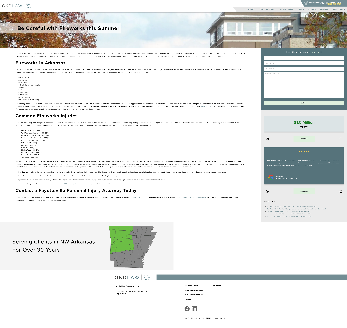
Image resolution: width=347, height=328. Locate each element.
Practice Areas (267, 9)
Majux (203, 318)
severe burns (206, 106)
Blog (301, 9)
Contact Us (217, 286)
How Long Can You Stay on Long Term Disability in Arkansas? (288, 214)
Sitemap (188, 299)
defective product (140, 197)
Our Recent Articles (194, 295)
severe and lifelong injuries (67, 184)
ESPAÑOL (324, 9)
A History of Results (194, 290)
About (251, 9)
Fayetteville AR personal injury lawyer (191, 197)
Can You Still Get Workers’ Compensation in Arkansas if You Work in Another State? (296, 209)
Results (312, 9)
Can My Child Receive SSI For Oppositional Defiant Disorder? (288, 211)
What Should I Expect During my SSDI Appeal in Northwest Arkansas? (291, 206)
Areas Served (286, 9)
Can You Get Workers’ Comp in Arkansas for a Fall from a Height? (290, 216)
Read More (304, 139)
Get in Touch (339, 9)
